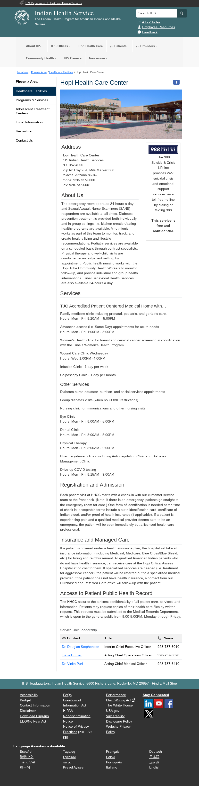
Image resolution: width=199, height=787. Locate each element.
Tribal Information (29, 122)
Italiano (111, 767)
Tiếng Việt (27, 762)
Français (112, 751)
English (154, 767)
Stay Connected (156, 695)
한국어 (25, 767)
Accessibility (29, 695)
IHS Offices (59, 46)
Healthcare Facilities (31, 91)
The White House (119, 705)
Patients (118, 46)
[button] (181, 13)
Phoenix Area (27, 81)
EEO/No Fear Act (33, 721)
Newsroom (97, 58)
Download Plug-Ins (34, 716)
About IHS (33, 46)
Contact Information (35, 705)
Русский (69, 757)
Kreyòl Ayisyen (74, 767)
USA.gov (112, 711)
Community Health (40, 58)
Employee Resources (158, 27)
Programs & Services (32, 100)
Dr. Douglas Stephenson (80, 647)
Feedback (150, 32)
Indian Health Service (64, 12)
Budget (25, 700)
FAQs (67, 695)
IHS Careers (73, 58)
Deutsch (155, 751)
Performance (116, 695)
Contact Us (24, 140)
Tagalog (69, 751)
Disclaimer (28, 711)
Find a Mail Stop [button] (164, 683)
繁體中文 (26, 757)
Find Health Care (90, 46)
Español (26, 751)
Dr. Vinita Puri (72, 664)
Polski (110, 757)
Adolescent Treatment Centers (33, 111)
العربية (68, 762)
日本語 (154, 757)
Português (114, 762)
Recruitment (25, 131)
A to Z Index (151, 22)
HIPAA (68, 711)
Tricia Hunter (72, 655)
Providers (145, 46)
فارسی (154, 762)
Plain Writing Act (118, 700)
